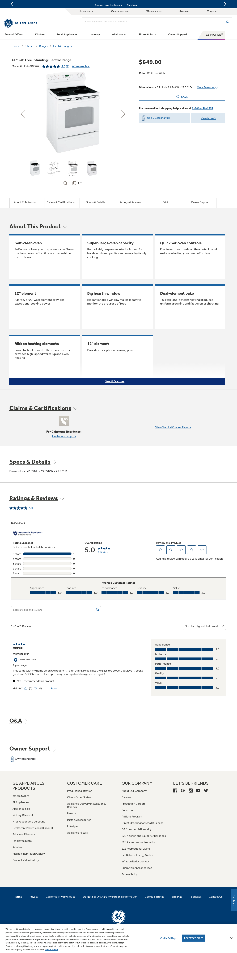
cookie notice (51, 949)
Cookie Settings (168, 938)
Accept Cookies (193, 938)
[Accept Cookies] (231, 938)
